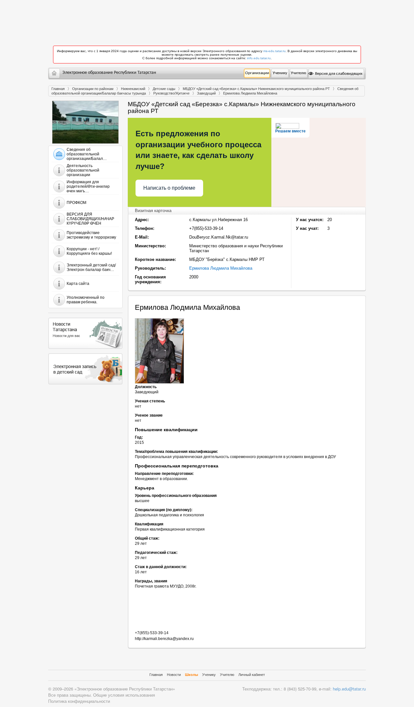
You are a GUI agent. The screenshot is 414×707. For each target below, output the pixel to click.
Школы (191, 675)
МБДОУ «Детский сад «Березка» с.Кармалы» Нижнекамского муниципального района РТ (256, 89)
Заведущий (206, 93)
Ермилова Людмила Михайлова (220, 268)
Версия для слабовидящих (338, 74)
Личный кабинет (251, 675)
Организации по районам (93, 89)
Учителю (298, 73)
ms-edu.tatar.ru (274, 51)
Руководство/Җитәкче (171, 93)
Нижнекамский (133, 89)
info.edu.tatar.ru (259, 58)
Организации (257, 73)
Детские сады (164, 89)
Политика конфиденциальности (79, 701)
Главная (58, 89)
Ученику (280, 73)
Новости (174, 675)
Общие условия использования (124, 695)
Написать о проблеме (169, 188)
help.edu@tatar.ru (349, 689)
